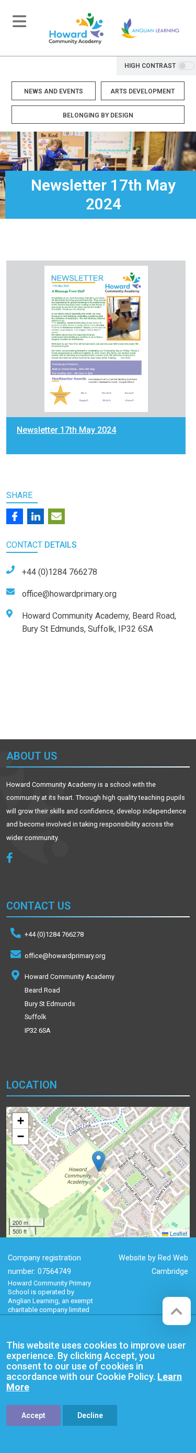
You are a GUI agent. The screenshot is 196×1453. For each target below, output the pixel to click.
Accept (33, 1415)
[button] (98, 1161)
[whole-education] (60, 703)
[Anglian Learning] (150, 28)
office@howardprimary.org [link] (69, 594)
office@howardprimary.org (65, 956)
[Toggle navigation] (19, 21)
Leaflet (177, 1233)
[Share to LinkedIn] (35, 516)
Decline (90, 1415)
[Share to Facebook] (14, 516)
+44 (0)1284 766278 (54, 934)
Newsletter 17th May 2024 (66, 430)
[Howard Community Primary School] (76, 28)
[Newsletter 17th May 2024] (96, 339)
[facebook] (13, 859)
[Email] (56, 516)
